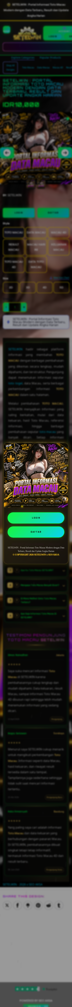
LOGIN (36, 518)
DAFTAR (36, 532)
